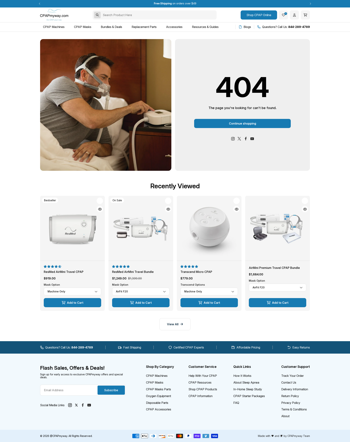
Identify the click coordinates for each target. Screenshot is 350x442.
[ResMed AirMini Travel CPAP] (72, 228)
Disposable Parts (157, 403)
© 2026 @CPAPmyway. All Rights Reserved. (66, 435)
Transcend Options (192, 284)
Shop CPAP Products (202, 389)
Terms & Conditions (294, 409)
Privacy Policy (290, 403)
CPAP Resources (199, 382)
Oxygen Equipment (158, 396)
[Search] (97, 15)
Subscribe (111, 390)
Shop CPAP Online (258, 15)
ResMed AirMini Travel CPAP (63, 272)
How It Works (242, 376)
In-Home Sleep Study (247, 389)
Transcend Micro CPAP (196, 272)
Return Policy (290, 396)
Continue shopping (242, 123)
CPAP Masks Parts (158, 389)
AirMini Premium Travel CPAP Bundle (274, 268)
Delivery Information (294, 389)
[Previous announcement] (40, 3)
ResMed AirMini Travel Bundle (133, 272)
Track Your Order (292, 376)
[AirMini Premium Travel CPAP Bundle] (277, 228)
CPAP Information (200, 396)
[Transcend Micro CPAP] (209, 228)
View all (172, 324)
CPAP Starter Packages (249, 396)
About (285, 416)
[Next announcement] (310, 3)
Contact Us (288, 382)
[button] (53, 266)
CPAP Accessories (158, 409)
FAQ (236, 403)
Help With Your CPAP (202, 376)
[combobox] (155, 15)
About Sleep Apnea (246, 382)
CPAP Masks (154, 382)
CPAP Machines (157, 376)
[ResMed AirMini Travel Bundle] (140, 228)
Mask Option (52, 284)
